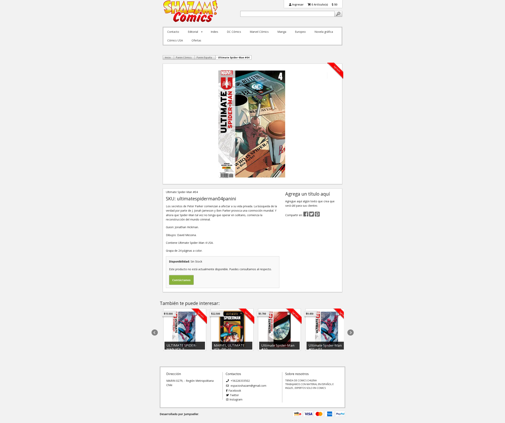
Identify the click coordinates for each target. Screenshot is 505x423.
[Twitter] (312, 215)
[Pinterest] (317, 215)
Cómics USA (175, 40)
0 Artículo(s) (319, 4)
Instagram (235, 399)
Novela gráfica (323, 32)
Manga (281, 32)
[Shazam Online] (191, 11)
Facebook (234, 390)
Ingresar (297, 4)
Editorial (193, 32)
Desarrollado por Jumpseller (179, 414)
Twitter (234, 395)
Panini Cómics (184, 57)
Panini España (204, 57)
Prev (155, 332)
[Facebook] (305, 215)
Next (350, 332)
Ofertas (196, 40)
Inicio (168, 57)
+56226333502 (240, 381)
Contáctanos (181, 280)
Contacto (173, 32)
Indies (214, 32)
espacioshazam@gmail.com (248, 385)
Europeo (300, 32)
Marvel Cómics (259, 32)
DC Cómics (234, 32)
